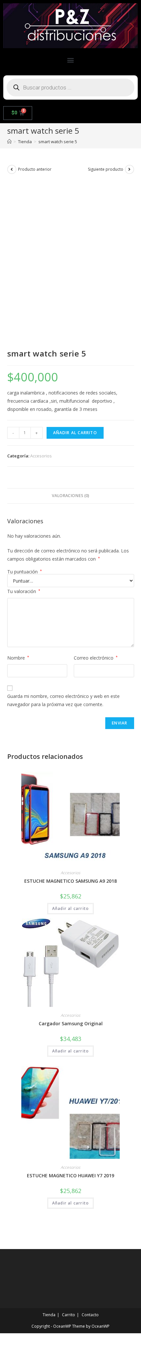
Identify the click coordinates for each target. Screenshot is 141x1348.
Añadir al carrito (75, 432)
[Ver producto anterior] (11, 169)
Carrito (68, 1315)
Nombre (18, 658)
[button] (70, 60)
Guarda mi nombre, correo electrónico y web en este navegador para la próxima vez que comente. (63, 700)
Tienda (49, 1315)
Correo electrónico (96, 658)
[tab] (70, 496)
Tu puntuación (24, 571)
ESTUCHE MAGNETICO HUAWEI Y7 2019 (70, 1175)
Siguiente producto (105, 169)
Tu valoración (23, 591)
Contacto (90, 1315)
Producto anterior (34, 169)
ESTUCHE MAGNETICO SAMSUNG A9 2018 (70, 881)
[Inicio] (9, 141)
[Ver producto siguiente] (129, 169)
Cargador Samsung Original (71, 1023)
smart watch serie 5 (57, 141)
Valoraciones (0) (70, 495)
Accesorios (41, 456)
